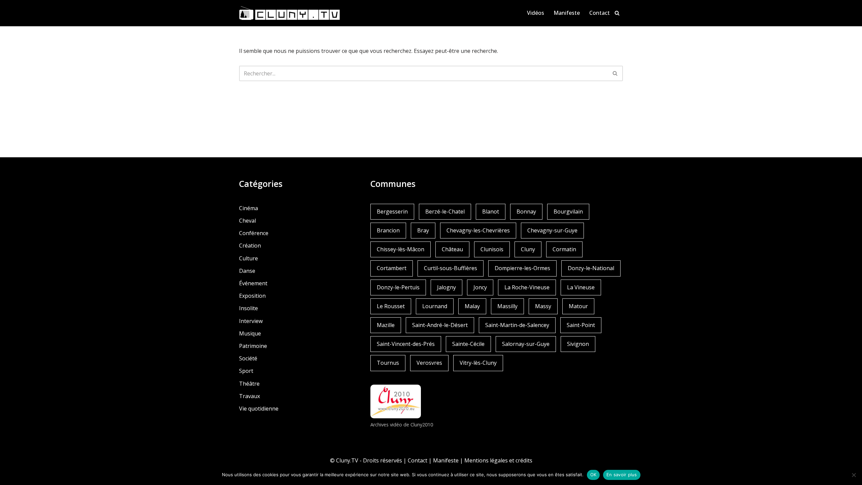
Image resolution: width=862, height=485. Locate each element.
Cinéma (248, 208)
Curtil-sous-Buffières (450, 268)
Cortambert (391, 268)
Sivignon (578, 344)
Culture (248, 258)
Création (250, 245)
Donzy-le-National (591, 268)
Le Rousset (391, 306)
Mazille (386, 325)
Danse (247, 270)
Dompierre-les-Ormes (522, 268)
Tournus (388, 362)
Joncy (480, 287)
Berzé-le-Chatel (445, 211)
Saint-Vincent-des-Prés (406, 344)
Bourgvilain (568, 211)
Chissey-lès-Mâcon (400, 249)
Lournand (434, 306)
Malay (472, 306)
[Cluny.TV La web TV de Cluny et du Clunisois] (289, 13)
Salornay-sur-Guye (526, 344)
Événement (253, 283)
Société (248, 358)
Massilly (507, 306)
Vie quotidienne (258, 408)
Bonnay (526, 211)
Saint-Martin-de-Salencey (517, 325)
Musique (250, 333)
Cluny (528, 249)
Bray (423, 230)
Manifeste (567, 13)
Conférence (253, 233)
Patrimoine (253, 346)
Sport (246, 371)
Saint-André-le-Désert (440, 325)
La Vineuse (581, 287)
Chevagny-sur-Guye (552, 230)
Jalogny (446, 287)
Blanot (490, 211)
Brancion (388, 230)
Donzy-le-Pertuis (398, 287)
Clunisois (491, 249)
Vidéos (535, 13)
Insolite (248, 308)
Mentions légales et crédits (498, 460)
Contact (599, 13)
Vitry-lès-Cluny (478, 362)
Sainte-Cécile (468, 344)
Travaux (249, 396)
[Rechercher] (617, 12)
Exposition (252, 295)
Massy (543, 306)
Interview (251, 321)
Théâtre (249, 383)
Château (452, 249)
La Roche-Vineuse (527, 287)
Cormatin (564, 249)
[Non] (853, 475)
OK (593, 474)
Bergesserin (392, 211)
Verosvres (429, 362)
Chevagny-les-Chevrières (478, 230)
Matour (578, 306)
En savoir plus (621, 474)
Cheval (247, 220)
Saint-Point (581, 325)
